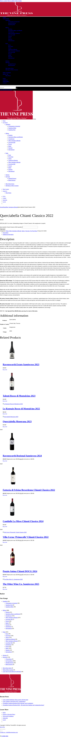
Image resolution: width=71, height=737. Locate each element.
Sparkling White (9, 606)
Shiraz (7, 637)
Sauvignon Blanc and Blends (13, 614)
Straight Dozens (9, 662)
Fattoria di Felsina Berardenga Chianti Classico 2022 (29, 490)
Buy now (3, 229)
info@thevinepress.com (9, 732)
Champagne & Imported (11, 603)
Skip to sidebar (11, 0)
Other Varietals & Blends (12, 207)
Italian (23, 231)
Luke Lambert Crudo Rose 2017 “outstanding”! (14, 701)
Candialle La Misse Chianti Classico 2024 (23, 521)
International (9, 628)
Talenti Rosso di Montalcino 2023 (19, 396)
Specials (27, 231)
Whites (4, 610)
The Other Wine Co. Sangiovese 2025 (21, 584)
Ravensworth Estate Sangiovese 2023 (21, 364)
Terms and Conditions (8, 716)
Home (1, 207)
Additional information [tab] (8, 234)
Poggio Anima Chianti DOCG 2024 (20, 571)
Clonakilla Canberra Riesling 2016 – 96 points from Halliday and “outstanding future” (23, 705)
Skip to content (3, 0)
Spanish (8, 624)
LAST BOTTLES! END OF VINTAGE (12, 671)
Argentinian (8, 626)
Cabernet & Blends (10, 639)
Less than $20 (9, 619)
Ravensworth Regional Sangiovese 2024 (22, 455)
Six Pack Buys (33, 231)
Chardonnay (9, 615)
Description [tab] (5, 232)
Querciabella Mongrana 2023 (17, 421)
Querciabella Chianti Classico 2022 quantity (11, 227)
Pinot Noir (8, 635)
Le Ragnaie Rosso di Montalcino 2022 (21, 408)
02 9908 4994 (4, 736)
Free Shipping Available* (6, 89)
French (7, 621)
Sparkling (5, 601)
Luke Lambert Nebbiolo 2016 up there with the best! (15, 699)
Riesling (8, 612)
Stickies (5, 655)
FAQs (4, 712)
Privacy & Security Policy (9, 714)
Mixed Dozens (9, 664)
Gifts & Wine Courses (8, 669)
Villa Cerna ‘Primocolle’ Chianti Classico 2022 (26, 537)
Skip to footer (18, 0)
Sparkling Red (9, 605)
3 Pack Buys (9, 659)
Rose (7, 633)
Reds (4, 207)
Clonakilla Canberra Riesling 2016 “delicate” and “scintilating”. (18, 703)
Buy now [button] (5, 369)
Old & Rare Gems (7, 668)
